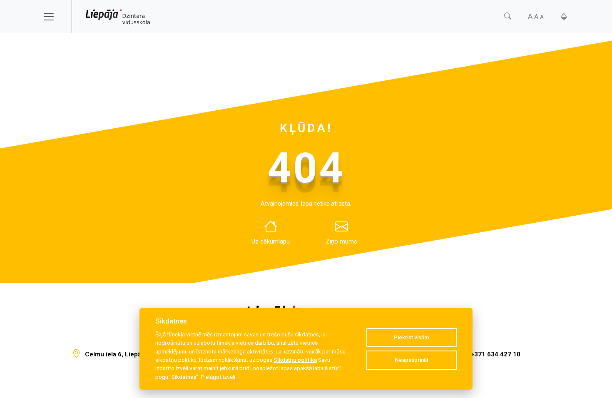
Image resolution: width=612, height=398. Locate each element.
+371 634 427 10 (495, 354)
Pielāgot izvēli (218, 376)
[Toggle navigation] (54, 16)
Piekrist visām (411, 337)
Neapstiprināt (411, 360)
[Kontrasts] (563, 16)
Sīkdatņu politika (295, 359)
